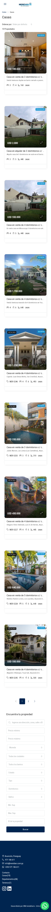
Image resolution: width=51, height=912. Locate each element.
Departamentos (8, 879)
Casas (4, 875)
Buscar (25, 829)
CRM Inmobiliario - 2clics (31, 906)
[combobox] (22, 24)
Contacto (6, 873)
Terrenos (5, 883)
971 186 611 (10, 860)
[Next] (35, 701)
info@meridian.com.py (14, 863)
